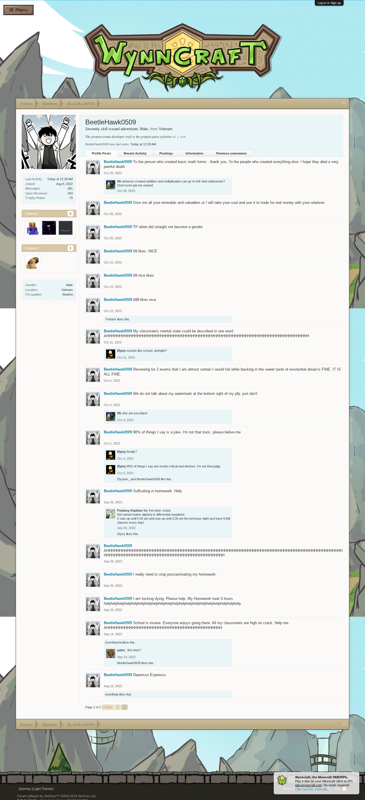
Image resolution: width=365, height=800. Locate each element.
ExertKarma (113, 642)
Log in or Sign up (329, 3)
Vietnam (67, 290)
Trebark (110, 319)
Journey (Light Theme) (36, 789)
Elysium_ (123, 479)
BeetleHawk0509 (118, 162)
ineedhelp (111, 694)
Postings (166, 153)
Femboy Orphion (130, 510)
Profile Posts (101, 153)
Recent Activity (135, 153)
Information (194, 153)
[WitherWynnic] (49, 228)
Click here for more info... (312, 789)
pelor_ (122, 650)
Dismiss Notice (355, 776)
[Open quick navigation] (344, 104)
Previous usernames (231, 153)
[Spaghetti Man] (32, 262)
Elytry (121, 350)
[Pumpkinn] (32, 228)
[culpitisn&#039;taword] (65, 228)
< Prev (107, 707)
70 (71, 198)
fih (119, 181)
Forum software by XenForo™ (56, 796)
